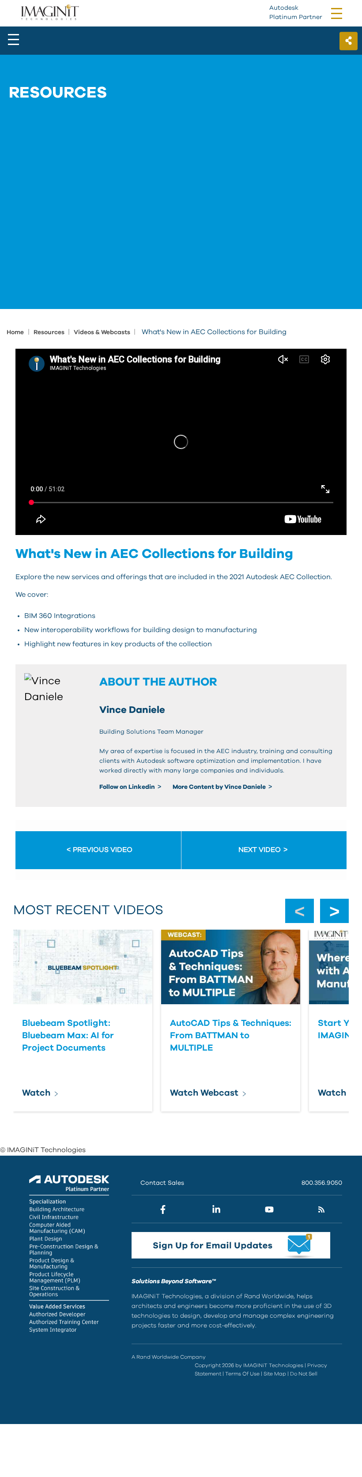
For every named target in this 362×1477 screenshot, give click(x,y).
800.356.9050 (322, 1183)
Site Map (275, 1373)
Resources (50, 332)
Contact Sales (162, 1183)
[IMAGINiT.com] (49, 12)
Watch (36, 1093)
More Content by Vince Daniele (220, 787)
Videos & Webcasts (103, 332)
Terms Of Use (242, 1373)
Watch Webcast (204, 1093)
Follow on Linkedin (127, 787)
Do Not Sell (303, 1373)
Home (15, 332)
